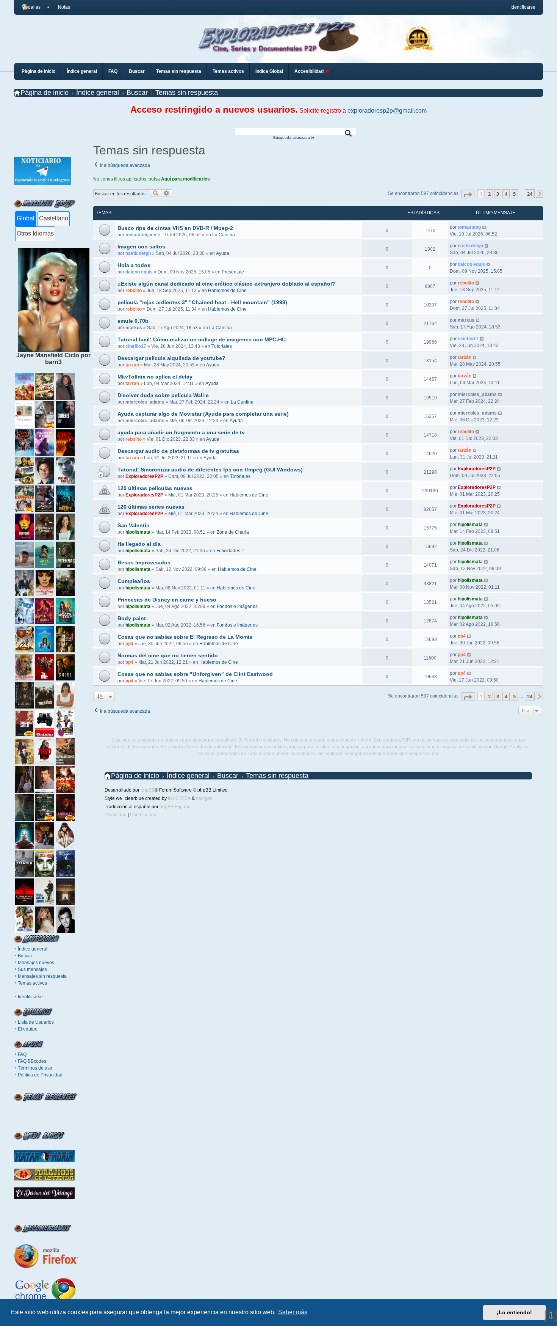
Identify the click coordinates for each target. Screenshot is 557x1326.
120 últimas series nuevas (151, 507)
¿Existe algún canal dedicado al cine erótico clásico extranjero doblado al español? (226, 284)
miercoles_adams (144, 402)
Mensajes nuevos (36, 962)
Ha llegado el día (139, 544)
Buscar (25, 955)
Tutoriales (221, 346)
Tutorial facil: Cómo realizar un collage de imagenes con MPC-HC (201, 339)
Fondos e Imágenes (237, 606)
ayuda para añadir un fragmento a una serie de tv (181, 432)
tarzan (132, 365)
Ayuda (222, 253)
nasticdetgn (138, 253)
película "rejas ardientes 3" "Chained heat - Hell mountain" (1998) (202, 302)
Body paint (131, 618)
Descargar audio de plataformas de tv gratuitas (178, 451)
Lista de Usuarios (36, 1022)
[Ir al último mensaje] (484, 227)
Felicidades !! (230, 550)
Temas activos (32, 983)
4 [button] (506, 193)
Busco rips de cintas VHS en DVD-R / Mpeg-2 (175, 228)
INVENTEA (179, 798)
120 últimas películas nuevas (154, 488)
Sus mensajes (32, 969)
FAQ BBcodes (32, 1061)
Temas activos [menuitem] (228, 71)
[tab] (25, 218)
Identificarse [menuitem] (522, 7)
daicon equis (139, 272)
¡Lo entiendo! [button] (514, 1312)
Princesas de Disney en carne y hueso (166, 600)
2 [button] (489, 193)
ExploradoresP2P (144, 476)
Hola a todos (133, 265)
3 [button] (497, 193)
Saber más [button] (292, 1312)
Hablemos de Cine (227, 290)
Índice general (32, 949)
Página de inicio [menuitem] (38, 71)
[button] (468, 194)
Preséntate (233, 272)
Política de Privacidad (40, 1075)
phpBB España (175, 806)
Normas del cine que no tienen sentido (167, 655)
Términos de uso (35, 1068)
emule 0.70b (133, 321)
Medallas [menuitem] (31, 7)
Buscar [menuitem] (137, 71)
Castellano (53, 218)
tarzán (464, 357)
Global (25, 218)
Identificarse (30, 996)
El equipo (28, 1029)
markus (133, 327)
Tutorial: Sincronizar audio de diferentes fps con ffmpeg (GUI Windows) (210, 470)
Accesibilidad (309, 71)
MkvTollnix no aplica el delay (154, 377)
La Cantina (223, 234)
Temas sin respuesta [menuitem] (178, 71)
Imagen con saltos (141, 247)
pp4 (129, 643)
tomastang (137, 234)
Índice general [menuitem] (82, 71)
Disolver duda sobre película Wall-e (163, 395)
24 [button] (529, 193)
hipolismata (137, 532)
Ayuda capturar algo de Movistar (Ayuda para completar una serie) (203, 414)
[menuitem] (61, 7)
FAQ (22, 1054)
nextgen (204, 798)
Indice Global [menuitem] (269, 71)
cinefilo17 (135, 346)
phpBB (148, 790)
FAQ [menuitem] (112, 71)
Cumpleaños (133, 581)
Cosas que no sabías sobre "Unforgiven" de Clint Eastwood (195, 674)
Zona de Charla (233, 532)
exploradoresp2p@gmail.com (387, 110)
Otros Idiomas (35, 233)
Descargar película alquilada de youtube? (171, 358)
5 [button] (514, 193)
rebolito (133, 290)
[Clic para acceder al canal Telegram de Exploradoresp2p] (42, 182)
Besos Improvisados (144, 562)
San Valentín (133, 525)
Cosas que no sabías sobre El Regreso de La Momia (184, 637)
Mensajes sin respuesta (42, 976)
